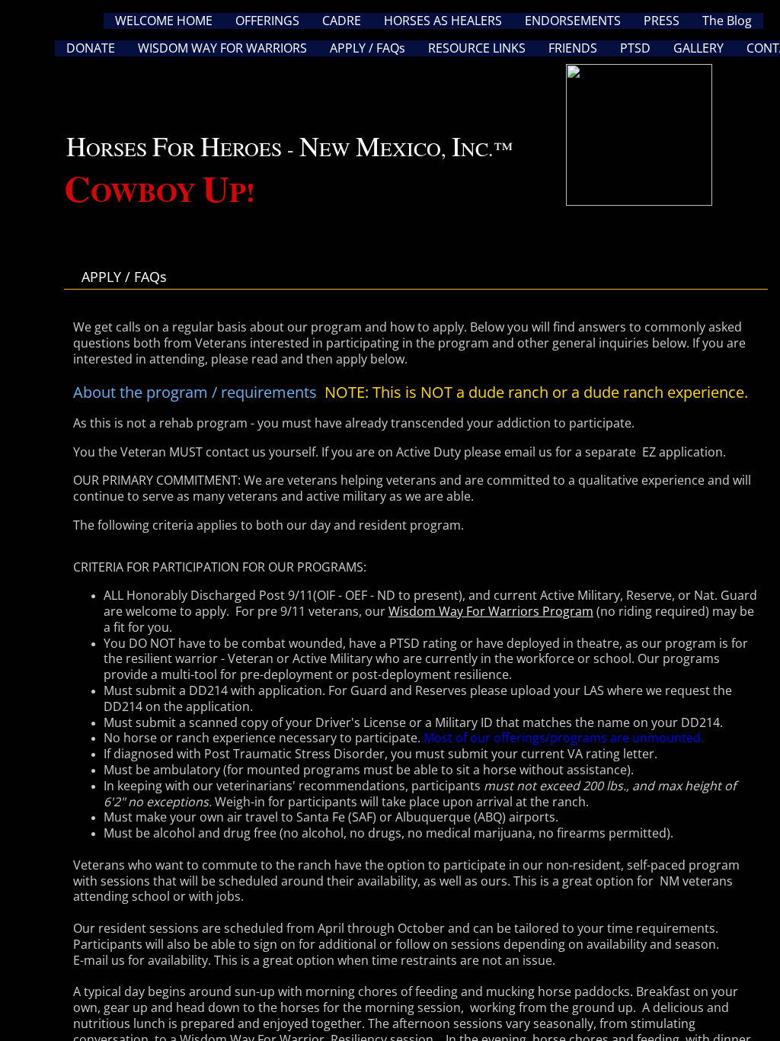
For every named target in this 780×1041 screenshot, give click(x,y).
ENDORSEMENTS (573, 21)
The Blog (727, 21)
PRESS (661, 21)
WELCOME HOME (164, 21)
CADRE (341, 21)
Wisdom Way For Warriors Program (490, 611)
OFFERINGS (267, 21)
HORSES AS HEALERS (443, 21)
